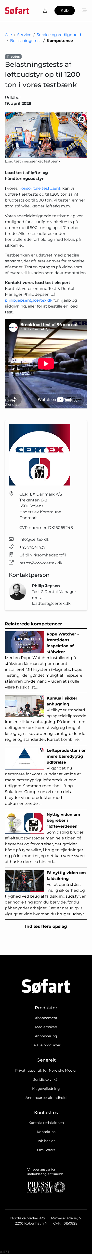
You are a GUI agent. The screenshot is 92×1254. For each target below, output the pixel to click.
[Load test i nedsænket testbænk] (46, 135)
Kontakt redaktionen (46, 1122)
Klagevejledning (46, 1088)
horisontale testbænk (40, 188)
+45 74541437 (32, 547)
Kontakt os (46, 1132)
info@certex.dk (34, 539)
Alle (8, 34)
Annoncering (46, 1036)
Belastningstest (25, 40)
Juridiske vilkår (46, 1079)
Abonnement (46, 1018)
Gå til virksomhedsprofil (42, 555)
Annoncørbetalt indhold (46, 1097)
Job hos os (46, 1141)
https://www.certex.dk (41, 563)
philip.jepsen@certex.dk (29, 300)
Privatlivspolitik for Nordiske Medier (46, 1070)
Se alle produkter (46, 1045)
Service (24, 34)
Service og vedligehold (59, 34)
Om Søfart (46, 1150)
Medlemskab (46, 1027)
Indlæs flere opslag (46, 926)
